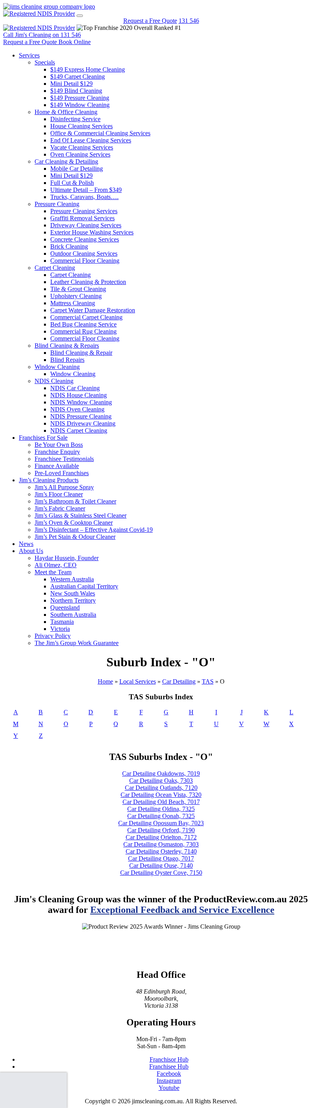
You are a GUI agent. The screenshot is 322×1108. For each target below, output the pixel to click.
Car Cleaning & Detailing (66, 161)
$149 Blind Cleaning (76, 90)
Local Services (137, 681)
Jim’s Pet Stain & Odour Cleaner (75, 536)
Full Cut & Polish (72, 182)
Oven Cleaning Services (80, 154)
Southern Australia (73, 614)
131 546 (189, 20)
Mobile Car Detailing (76, 168)
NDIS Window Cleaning (81, 402)
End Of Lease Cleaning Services (90, 140)
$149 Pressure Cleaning (79, 97)
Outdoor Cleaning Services (83, 253)
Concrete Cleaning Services (84, 239)
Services (29, 55)
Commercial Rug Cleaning (83, 331)
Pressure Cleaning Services (83, 211)
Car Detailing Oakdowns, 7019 (161, 773)
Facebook (169, 1073)
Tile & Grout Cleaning (78, 289)
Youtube (169, 1087)
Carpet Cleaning (55, 267)
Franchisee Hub (168, 1066)
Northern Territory (73, 600)
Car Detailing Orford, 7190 (161, 830)
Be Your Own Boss (59, 444)
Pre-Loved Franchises (62, 473)
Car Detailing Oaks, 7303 (161, 780)
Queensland (65, 607)
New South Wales (72, 593)
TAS (208, 681)
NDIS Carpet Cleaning (78, 430)
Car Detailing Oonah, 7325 (161, 816)
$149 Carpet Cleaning (77, 76)
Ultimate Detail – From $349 (86, 189)
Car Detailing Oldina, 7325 (161, 809)
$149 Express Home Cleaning (87, 69)
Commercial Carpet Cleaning (86, 317)
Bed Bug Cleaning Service (83, 324)
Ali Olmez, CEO (56, 565)
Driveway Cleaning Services (85, 225)
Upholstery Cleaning (76, 296)
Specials (45, 62)
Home (105, 681)
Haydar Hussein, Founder (67, 558)
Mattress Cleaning (72, 303)
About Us (31, 551)
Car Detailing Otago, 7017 (161, 858)
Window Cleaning (57, 366)
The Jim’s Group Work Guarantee (77, 643)
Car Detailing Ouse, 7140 (161, 865)
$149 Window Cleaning (80, 104)
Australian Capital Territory (84, 586)
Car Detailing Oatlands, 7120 (161, 787)
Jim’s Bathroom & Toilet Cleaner (75, 501)
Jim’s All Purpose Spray (64, 487)
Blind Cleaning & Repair (81, 352)
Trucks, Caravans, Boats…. (84, 197)
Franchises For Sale (43, 437)
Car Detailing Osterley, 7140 (161, 851)
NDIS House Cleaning (78, 395)
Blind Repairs (67, 359)
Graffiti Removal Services (82, 218)
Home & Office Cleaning (66, 112)
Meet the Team (53, 572)
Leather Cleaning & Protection (88, 281)
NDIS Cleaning (54, 381)
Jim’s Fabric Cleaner (60, 508)
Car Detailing (179, 681)
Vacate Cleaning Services (81, 147)
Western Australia (72, 579)
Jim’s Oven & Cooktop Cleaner (74, 522)
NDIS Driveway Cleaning (82, 423)
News (26, 543)
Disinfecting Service (75, 119)
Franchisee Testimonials (64, 458)
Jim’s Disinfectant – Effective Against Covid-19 (94, 529)
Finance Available (57, 466)
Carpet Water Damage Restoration (92, 310)
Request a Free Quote (150, 20)
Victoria (60, 628)
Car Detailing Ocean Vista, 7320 (161, 794)
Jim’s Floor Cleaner (59, 494)
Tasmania (62, 621)
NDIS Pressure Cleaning (81, 416)
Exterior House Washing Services (92, 232)
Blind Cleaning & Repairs (67, 345)
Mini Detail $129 (71, 83)
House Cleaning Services (81, 126)
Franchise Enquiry (57, 451)
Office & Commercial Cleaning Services (100, 133)
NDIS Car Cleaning (75, 388)
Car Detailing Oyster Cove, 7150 (161, 872)
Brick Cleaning (69, 246)
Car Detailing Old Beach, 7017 (161, 801)
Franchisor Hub (169, 1059)
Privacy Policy (53, 635)
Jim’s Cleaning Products (49, 480)
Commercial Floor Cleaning (84, 260)
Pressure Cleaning (57, 204)
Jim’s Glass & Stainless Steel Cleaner (80, 515)
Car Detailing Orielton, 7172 (161, 837)
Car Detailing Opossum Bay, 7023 (161, 823)
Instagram (169, 1080)
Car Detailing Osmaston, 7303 (161, 844)
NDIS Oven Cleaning (77, 409)
